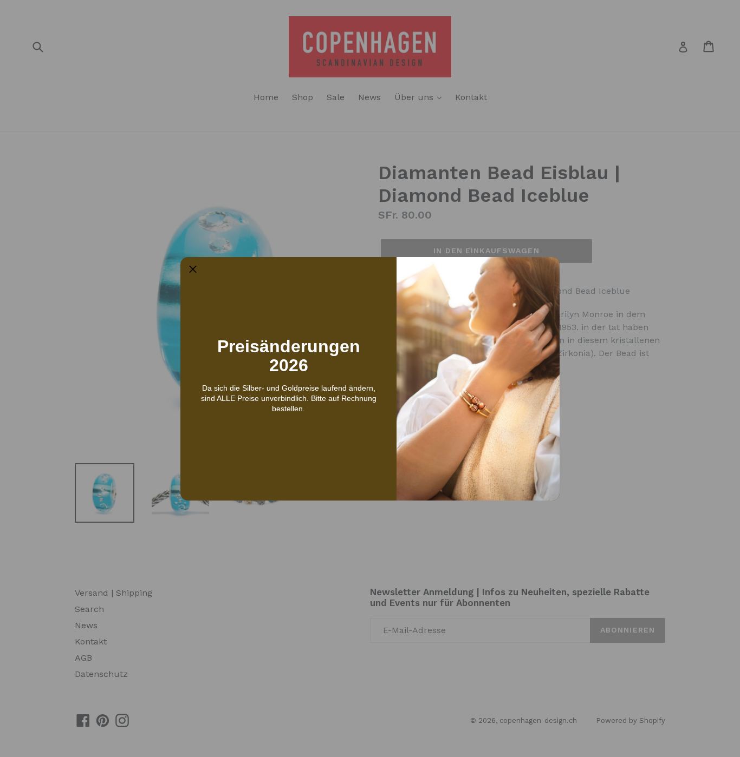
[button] (193, 269)
